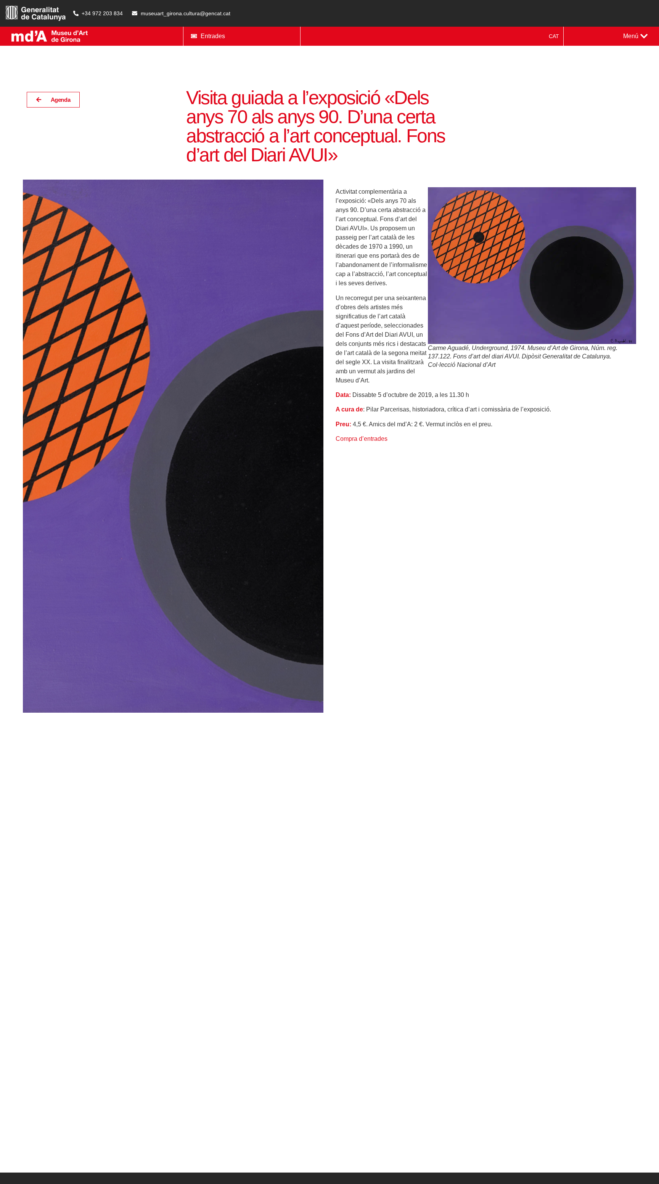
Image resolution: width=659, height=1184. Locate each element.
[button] (635, 36)
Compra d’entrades (361, 438)
